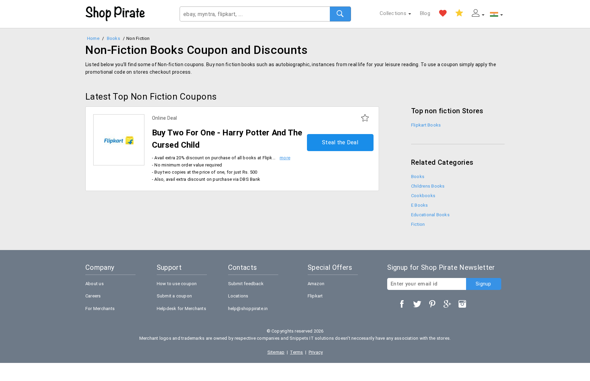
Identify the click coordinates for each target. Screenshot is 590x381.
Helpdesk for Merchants (181, 308)
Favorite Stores (443, 13)
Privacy (316, 352)
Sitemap (276, 352)
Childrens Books (428, 186)
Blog (425, 13)
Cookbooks (423, 195)
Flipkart (315, 295)
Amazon (316, 283)
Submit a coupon (174, 295)
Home (93, 38)
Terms (296, 352)
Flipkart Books (426, 125)
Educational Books (430, 214)
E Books (419, 205)
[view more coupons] (119, 140)
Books (113, 38)
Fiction (418, 224)
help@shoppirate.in (248, 308)
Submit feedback (246, 283)
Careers (93, 295)
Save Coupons (459, 13)
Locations (238, 295)
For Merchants (100, 308)
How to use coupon (177, 283)
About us (94, 283)
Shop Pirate (115, 14)
